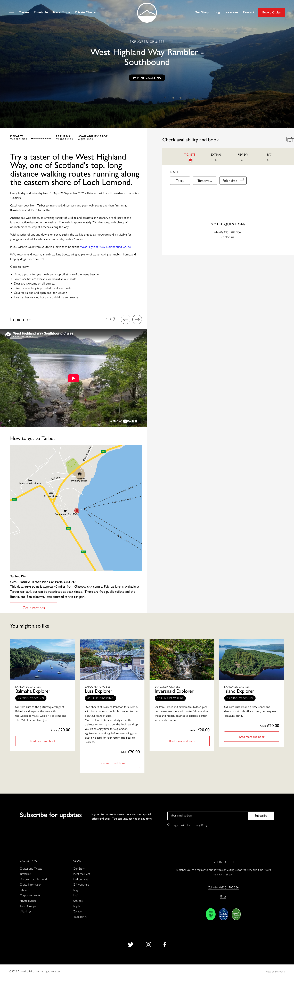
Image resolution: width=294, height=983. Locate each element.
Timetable (41, 12)
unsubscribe (130, 818)
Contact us (227, 237)
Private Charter (86, 12)
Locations (231, 12)
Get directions (33, 607)
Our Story (201, 12)
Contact (248, 12)
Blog (217, 12)
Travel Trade (61, 12)
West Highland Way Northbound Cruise (106, 247)
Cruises (24, 12)
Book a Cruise (271, 12)
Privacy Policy (199, 825)
